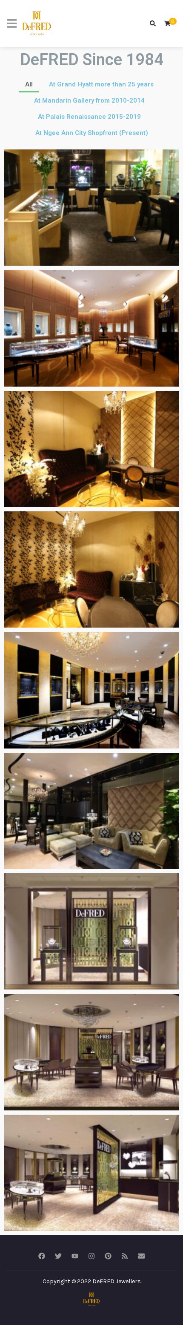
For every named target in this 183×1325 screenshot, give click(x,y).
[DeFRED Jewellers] (36, 23)
